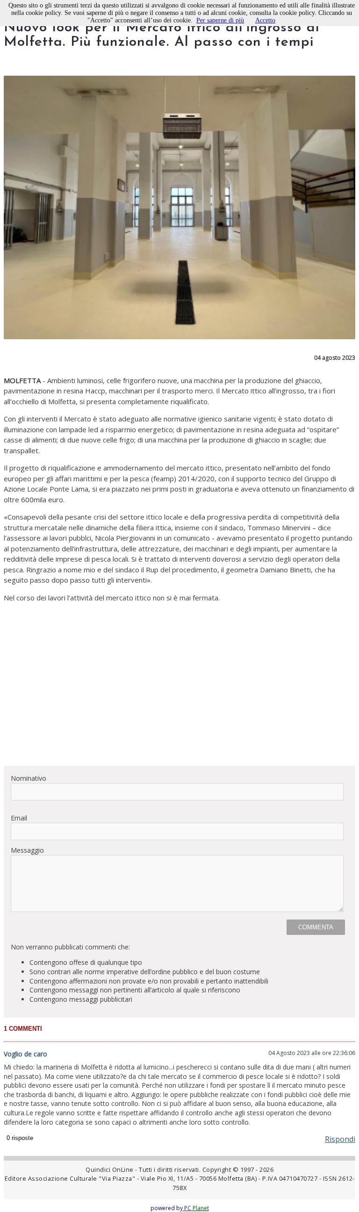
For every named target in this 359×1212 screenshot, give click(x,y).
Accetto (265, 20)
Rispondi (340, 1139)
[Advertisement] (179, 692)
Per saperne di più (220, 20)
